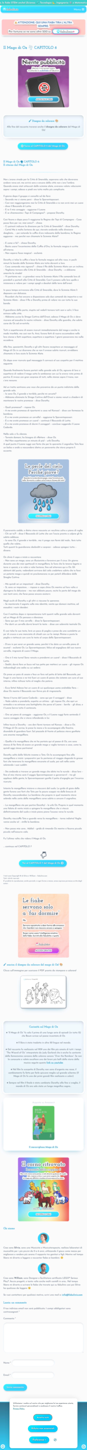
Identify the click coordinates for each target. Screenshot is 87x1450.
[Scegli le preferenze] (83, 1446)
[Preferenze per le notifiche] (3, 1446)
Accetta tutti (43, 1417)
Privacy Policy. (19, 1409)
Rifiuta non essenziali (42, 1428)
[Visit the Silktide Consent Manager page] (55, 1440)
